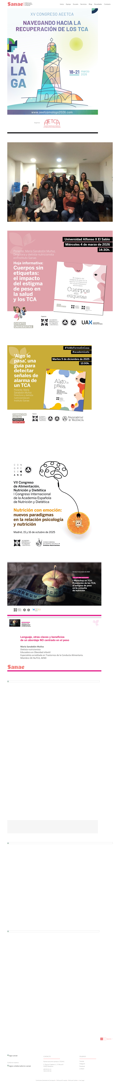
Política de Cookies (72, 1080)
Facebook (82, 1066)
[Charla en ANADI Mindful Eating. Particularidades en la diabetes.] (60, 881)
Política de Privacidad (62, 1080)
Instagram (82, 1064)
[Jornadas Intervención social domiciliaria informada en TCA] (60, 182)
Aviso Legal (81, 1080)
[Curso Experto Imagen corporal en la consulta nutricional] (60, 977)
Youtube (81, 1061)
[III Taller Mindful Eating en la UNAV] (60, 826)
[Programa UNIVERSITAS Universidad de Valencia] (60, 387)
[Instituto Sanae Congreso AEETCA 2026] (60, 70)
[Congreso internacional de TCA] (60, 745)
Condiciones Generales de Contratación (45, 1080)
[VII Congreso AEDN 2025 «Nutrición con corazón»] (60, 496)
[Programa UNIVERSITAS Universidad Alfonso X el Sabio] (60, 283)
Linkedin (81, 1069)
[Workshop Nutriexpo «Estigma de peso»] (60, 617)
